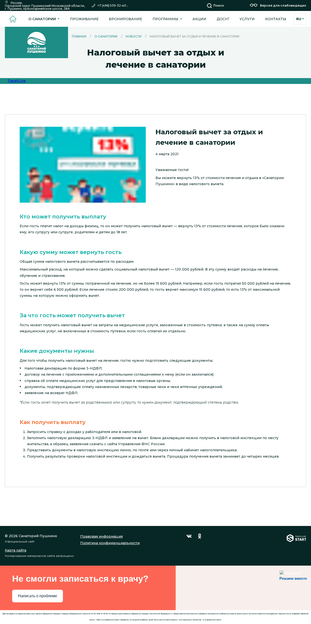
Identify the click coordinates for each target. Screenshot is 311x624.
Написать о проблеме (37, 596)
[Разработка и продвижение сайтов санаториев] (296, 545)
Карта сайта (15, 550)
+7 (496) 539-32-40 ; (112, 5)
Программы (165, 19)
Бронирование (125, 19)
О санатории (42, 19)
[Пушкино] (36, 42)
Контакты (275, 19)
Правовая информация (101, 536)
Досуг (223, 19)
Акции (199, 19)
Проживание (84, 19)
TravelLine (16, 81)
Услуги (247, 19)
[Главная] (13, 19)
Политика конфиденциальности (110, 543)
